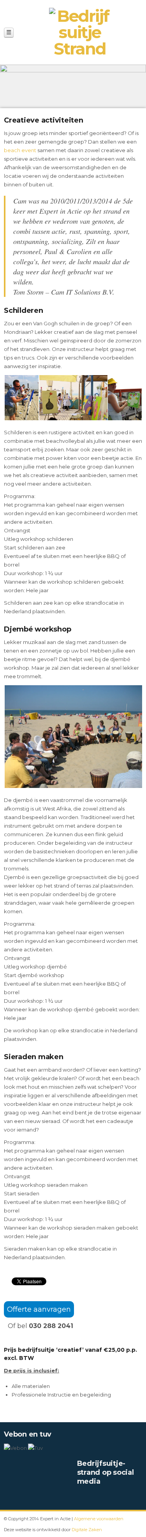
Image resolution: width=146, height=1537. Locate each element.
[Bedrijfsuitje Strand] (79, 32)
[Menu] (9, 32)
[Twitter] (93, 1497)
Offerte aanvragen (39, 1309)
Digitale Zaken (87, 1529)
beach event (20, 150)
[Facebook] (81, 1497)
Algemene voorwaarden (98, 1518)
